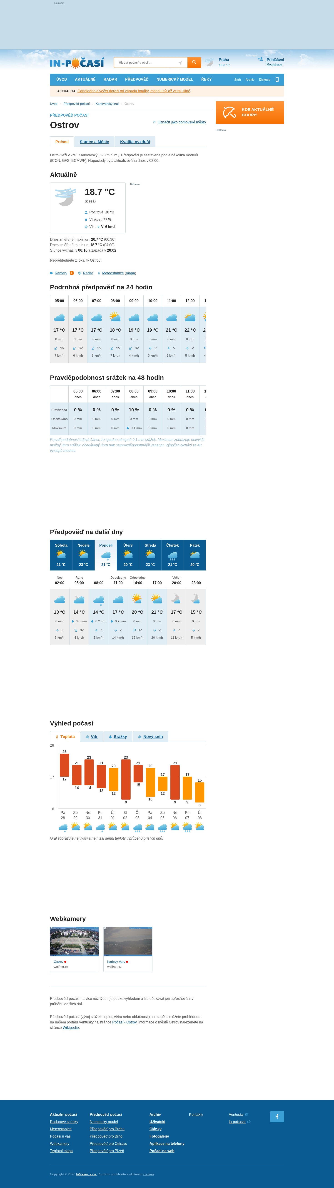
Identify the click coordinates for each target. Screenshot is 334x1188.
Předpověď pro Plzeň (107, 1151)
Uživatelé (157, 1122)
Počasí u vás (60, 1136)
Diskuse (264, 79)
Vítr (94, 736)
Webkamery (59, 1143)
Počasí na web (162, 1151)
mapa (130, 273)
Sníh (237, 79)
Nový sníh (153, 736)
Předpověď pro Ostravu (108, 1143)
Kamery (61, 273)
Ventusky (236, 1114)
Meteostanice (113, 273)
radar (110, 79)
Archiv (250, 79)
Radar (88, 273)
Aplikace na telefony (167, 1143)
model (175, 79)
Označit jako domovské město (182, 122)
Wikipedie (71, 1028)
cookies (148, 1174)
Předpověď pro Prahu (107, 1129)
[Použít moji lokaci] (180, 63)
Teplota (67, 736)
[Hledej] (194, 62)
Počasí (62, 142)
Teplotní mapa (61, 1151)
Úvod (53, 103)
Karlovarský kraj (107, 103)
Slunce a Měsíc (94, 142)
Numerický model (104, 1122)
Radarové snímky (64, 1122)
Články (156, 1129)
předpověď (137, 79)
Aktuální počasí (63, 1114)
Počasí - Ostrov (124, 1022)
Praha (224, 60)
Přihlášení (275, 60)
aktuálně (85, 79)
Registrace (274, 64)
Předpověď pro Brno (106, 1136)
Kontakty (196, 1114)
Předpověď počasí (76, 103)
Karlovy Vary (116, 961)
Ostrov (58, 961)
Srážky (120, 736)
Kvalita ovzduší (135, 142)
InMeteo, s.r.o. (86, 1174)
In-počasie (237, 1122)
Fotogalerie (159, 1136)
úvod (61, 79)
